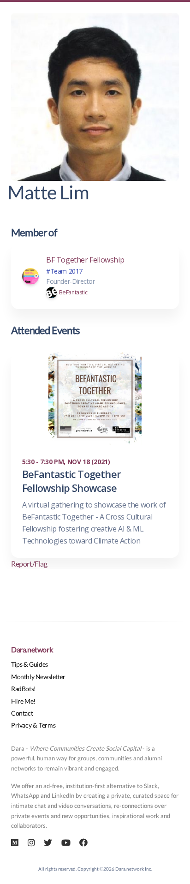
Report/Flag (29, 563)
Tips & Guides (29, 664)
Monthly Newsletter (38, 677)
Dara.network (32, 649)
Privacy (21, 725)
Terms (47, 725)
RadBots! (23, 689)
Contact (22, 713)
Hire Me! (23, 701)
